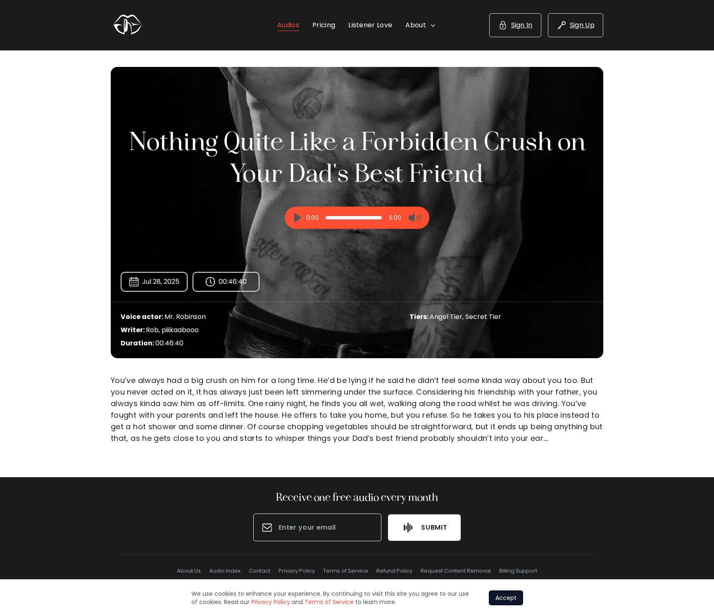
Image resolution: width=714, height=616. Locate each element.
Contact (259, 571)
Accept (505, 598)
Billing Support (518, 571)
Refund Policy (394, 571)
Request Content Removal (456, 571)
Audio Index (224, 571)
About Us (189, 571)
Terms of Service (345, 571)
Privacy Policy (296, 571)
